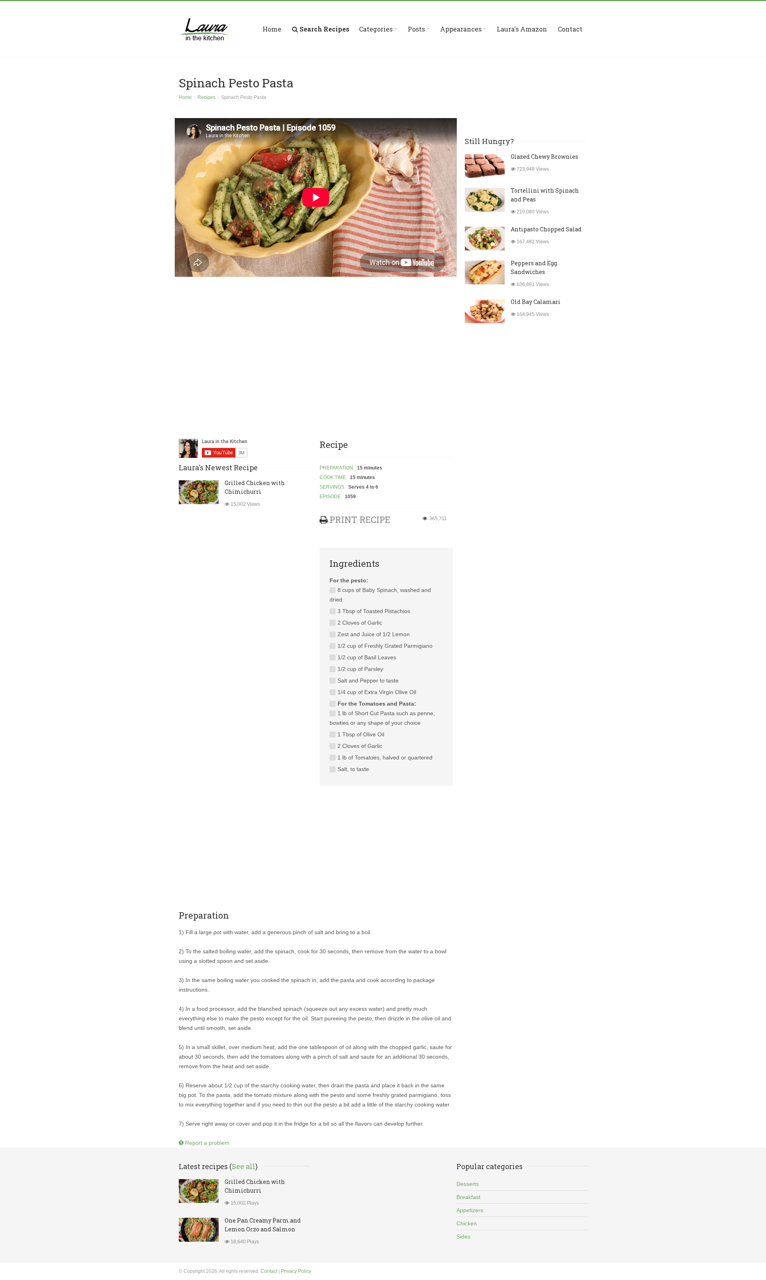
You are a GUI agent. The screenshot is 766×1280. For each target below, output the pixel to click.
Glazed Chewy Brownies (544, 156)
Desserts (467, 1184)
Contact (570, 29)
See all (243, 1166)
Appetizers (469, 1210)
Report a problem (206, 1143)
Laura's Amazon (522, 29)
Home (272, 29)
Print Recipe (360, 519)
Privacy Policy (296, 1271)
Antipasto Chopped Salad (546, 229)
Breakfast (468, 1197)
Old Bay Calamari (536, 302)
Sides (463, 1236)
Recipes (206, 97)
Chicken (466, 1223)
